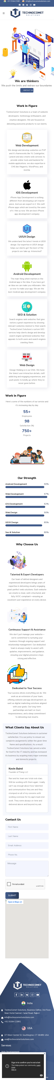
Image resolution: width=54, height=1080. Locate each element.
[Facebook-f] (16, 995)
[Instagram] (31, 5)
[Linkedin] (23, 5)
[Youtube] (34, 5)
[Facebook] (19, 5)
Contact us (28, 90)
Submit (12, 895)
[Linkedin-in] (22, 995)
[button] (3, 13)
